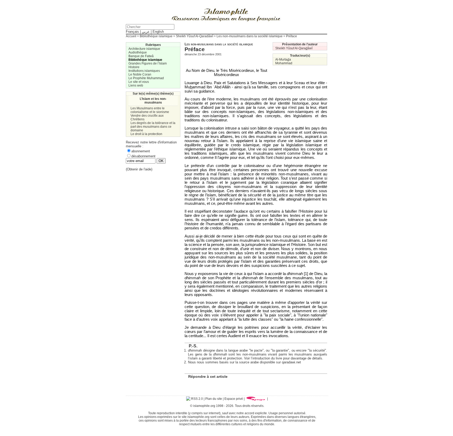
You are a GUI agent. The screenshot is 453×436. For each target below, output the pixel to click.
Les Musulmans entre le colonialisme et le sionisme (150, 110)
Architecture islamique (144, 49)
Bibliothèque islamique (156, 36)
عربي (146, 32)
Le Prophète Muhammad (146, 78)
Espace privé (233, 399)
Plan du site (213, 399)
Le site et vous (138, 82)
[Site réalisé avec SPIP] (255, 399)
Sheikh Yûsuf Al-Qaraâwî (293, 48)
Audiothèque (137, 52)
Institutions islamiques (144, 71)
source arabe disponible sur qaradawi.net (270, 362)
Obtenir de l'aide (139, 169)
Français (132, 32)
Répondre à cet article (208, 376)
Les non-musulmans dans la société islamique (250, 36)
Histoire (133, 67)
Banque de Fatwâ (141, 56)
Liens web (135, 85)
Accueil (131, 36)
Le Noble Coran (139, 74)
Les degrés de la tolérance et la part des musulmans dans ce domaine (153, 126)
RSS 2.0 (196, 399)
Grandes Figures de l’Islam (147, 63)
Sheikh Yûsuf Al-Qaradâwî (194, 36)
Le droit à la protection (146, 134)
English (158, 32)
